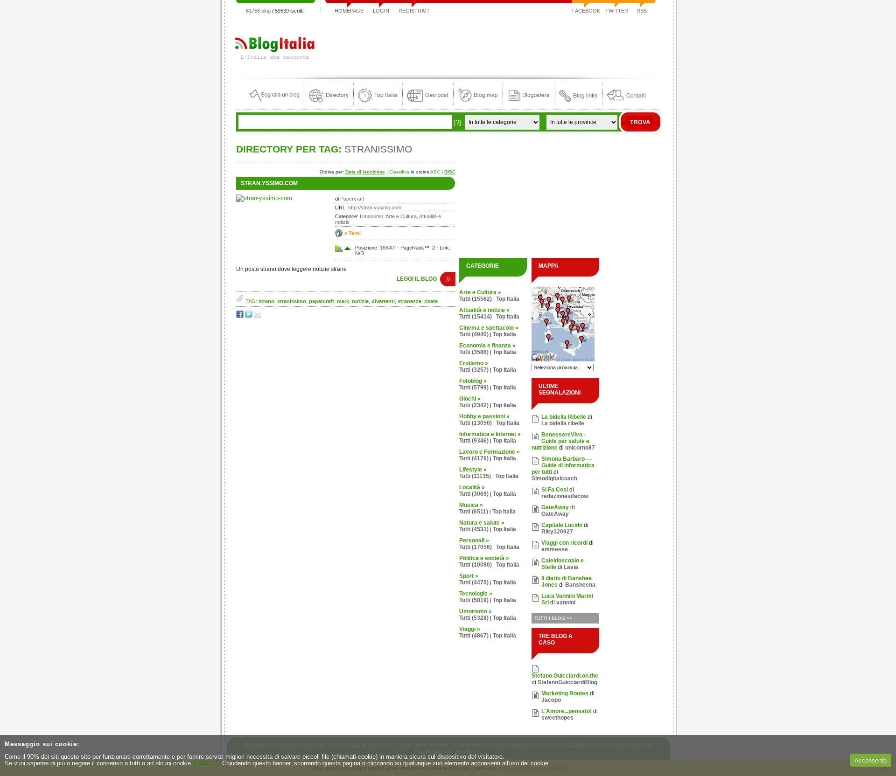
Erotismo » (473, 363)
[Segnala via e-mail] (258, 315)
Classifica (399, 171)
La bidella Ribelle (563, 417)
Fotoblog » (473, 381)
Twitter (616, 11)
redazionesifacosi (564, 496)
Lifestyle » (473, 469)
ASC (435, 171)
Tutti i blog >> (553, 618)
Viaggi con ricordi (564, 543)
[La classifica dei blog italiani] (378, 102)
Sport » (468, 576)
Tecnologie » (475, 593)
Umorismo (371, 216)
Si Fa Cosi (554, 489)
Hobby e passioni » (484, 416)
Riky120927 (557, 531)
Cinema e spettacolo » (488, 328)
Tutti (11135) (475, 476)
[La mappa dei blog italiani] (478, 102)
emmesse (554, 549)
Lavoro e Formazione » (489, 452)
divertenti (383, 301)
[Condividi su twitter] (249, 315)
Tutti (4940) (474, 334)
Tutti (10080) (475, 564)
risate (431, 301)
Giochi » (470, 398)
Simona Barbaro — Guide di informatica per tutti (563, 465)
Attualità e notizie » (484, 310)
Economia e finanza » (487, 345)
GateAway (555, 507)
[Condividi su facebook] (240, 315)
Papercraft (352, 198)
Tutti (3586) (474, 352)
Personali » (474, 540)
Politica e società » (484, 558)
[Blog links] (578, 102)
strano (266, 301)
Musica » (471, 505)
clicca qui (205, 763)
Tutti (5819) (474, 600)
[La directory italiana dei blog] (328, 102)
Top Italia (507, 299)
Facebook (586, 11)
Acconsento (870, 760)
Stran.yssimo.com (269, 183)
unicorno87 (580, 447)
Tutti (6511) (473, 511)
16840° (388, 247)
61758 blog (258, 11)
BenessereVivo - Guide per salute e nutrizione (560, 441)
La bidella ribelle (562, 423)
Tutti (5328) (474, 618)
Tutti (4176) (474, 458)
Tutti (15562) (475, 299)
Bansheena (580, 585)
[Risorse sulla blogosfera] (529, 102)
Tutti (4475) (474, 582)
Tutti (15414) (475, 316)
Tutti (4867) (474, 635)
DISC (449, 171)
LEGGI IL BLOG (417, 279)
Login (381, 11)
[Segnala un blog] (275, 102)
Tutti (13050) (475, 423)
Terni (355, 233)
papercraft (321, 301)
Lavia (571, 567)
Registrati (414, 11)
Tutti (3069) (474, 494)
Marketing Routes (564, 693)
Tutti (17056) (475, 547)
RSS (642, 11)
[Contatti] (626, 102)
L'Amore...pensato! (566, 711)
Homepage (349, 11)
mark (343, 301)
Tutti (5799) (474, 387)
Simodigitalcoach (554, 478)
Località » (472, 487)
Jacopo (551, 700)
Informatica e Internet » (490, 434)
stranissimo (291, 301)
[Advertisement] (490, 44)
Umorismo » (475, 611)
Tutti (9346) (474, 440)
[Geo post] (428, 102)
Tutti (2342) (474, 405)
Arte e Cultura (401, 216)
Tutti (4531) (474, 529)
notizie (360, 301)
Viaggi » (469, 629)
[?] (457, 122)
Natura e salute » (481, 523)
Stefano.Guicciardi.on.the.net (570, 675)
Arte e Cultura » (480, 292)
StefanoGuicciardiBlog (567, 682)
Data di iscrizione (365, 171)
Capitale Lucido (561, 525)
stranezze (409, 301)
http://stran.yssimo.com (374, 207)
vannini (565, 602)
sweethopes (557, 717)
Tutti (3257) (474, 370)
